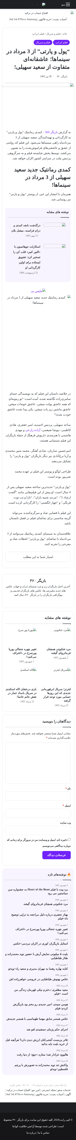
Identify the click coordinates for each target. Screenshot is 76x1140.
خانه (65, 33)
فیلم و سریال (53, 33)
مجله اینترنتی (49, 1090)
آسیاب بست (60, 19)
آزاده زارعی (32, 430)
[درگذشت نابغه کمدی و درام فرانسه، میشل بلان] (54, 230)
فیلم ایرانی (38, 33)
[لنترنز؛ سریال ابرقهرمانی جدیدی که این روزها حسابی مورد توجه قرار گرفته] (55, 676)
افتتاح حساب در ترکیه (18, 1090)
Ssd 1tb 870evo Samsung (23, 19)
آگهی (68, 1094)
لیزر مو (36, 1090)
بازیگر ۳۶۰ (62, 76)
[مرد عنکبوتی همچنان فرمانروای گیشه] (55, 636)
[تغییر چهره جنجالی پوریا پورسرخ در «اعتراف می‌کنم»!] (20, 636)
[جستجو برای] (5, 5)
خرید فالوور (45, 19)
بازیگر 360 (51, 132)
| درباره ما (32, 1132)
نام (68, 788)
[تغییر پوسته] (12, 5)
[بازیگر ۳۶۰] (38, 4)
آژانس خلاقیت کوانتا (23, 1126)
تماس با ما (43, 1132)
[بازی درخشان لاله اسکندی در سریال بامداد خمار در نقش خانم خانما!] (20, 676)
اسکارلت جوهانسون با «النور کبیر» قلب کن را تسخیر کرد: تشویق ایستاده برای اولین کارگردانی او (26, 257)
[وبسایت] (38, 601)
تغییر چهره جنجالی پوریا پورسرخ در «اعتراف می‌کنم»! (22, 653)
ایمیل (67, 805)
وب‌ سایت (65, 822)
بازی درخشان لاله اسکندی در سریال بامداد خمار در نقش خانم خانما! (21, 693)
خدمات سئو (64, 1090)
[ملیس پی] (38, 290)
